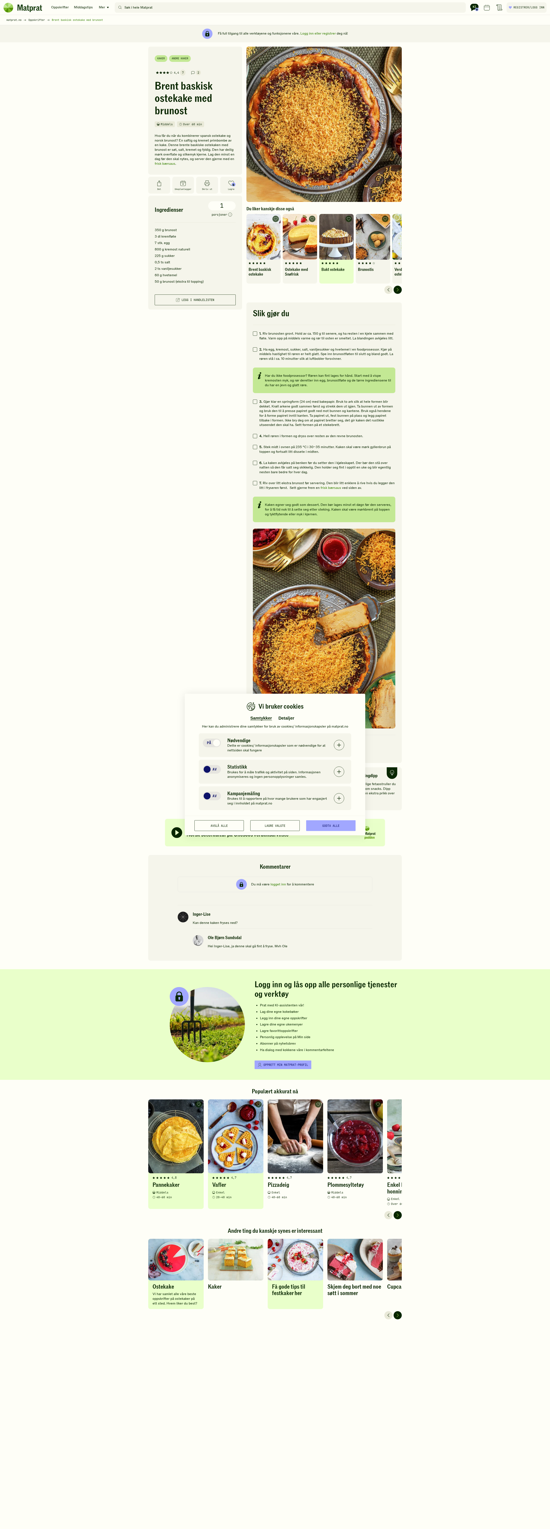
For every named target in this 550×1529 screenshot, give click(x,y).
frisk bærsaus (165, 163)
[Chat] (474, 7)
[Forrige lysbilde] (388, 290)
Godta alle (330, 825)
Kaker (161, 58)
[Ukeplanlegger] (487, 7)
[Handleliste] (499, 7)
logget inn (278, 884)
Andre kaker (180, 58)
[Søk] (120, 7)
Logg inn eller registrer (318, 33)
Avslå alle (219, 825)
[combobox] (291, 7)
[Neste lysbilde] (398, 290)
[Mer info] (230, 215)
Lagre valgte (275, 825)
